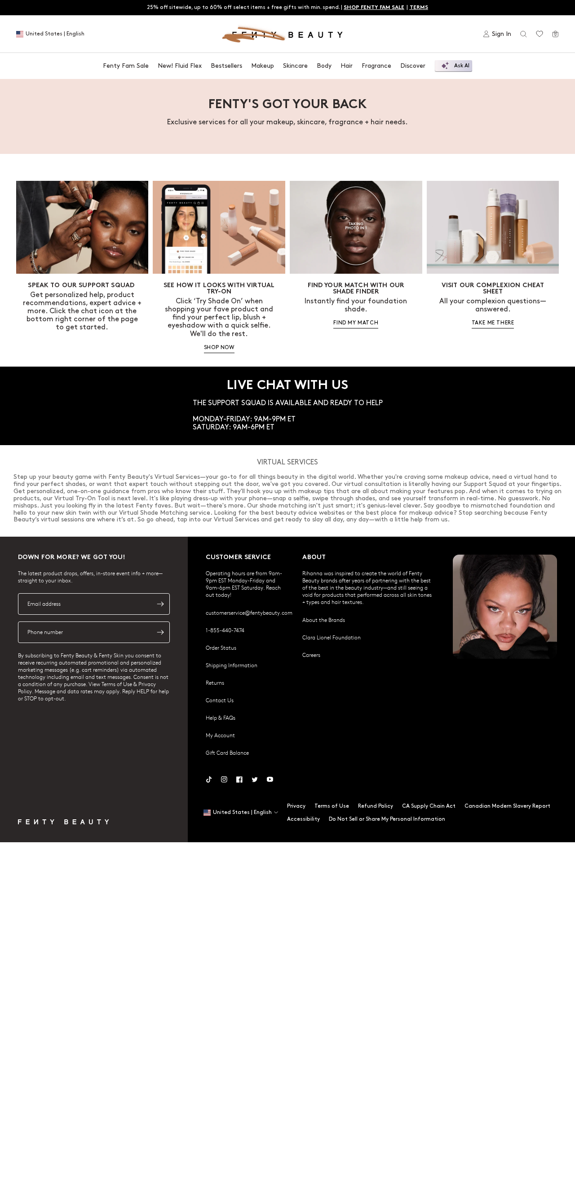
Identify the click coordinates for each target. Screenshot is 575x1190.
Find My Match (355, 322)
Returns (215, 682)
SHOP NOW (219, 347)
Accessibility (303, 819)
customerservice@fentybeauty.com (249, 612)
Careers (311, 654)
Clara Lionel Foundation (331, 637)
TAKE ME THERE (493, 322)
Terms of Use (331, 806)
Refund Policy (375, 806)
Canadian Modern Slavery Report (507, 806)
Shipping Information (231, 665)
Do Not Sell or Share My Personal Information (387, 819)
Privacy (296, 806)
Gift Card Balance (227, 752)
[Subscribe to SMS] (160, 632)
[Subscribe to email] (160, 604)
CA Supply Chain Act (429, 806)
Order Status (221, 647)
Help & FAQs (220, 717)
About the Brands (323, 619)
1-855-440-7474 (225, 630)
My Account (220, 735)
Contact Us (220, 700)
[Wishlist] (539, 34)
